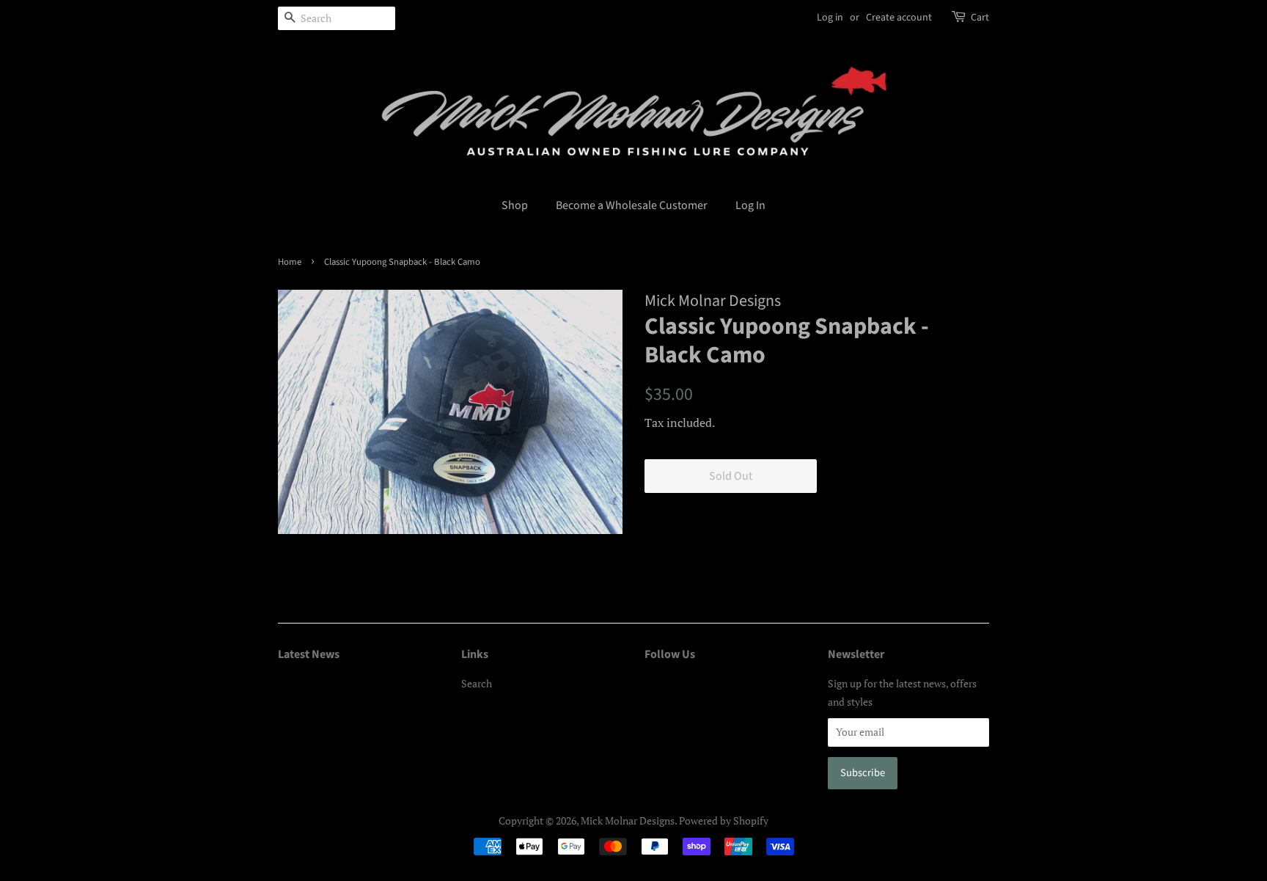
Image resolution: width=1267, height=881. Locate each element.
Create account (899, 17)
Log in (830, 17)
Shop (515, 205)
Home (289, 261)
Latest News (308, 654)
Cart (980, 17)
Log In (750, 205)
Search (476, 683)
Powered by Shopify (723, 820)
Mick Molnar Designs (628, 820)
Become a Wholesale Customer (632, 205)
